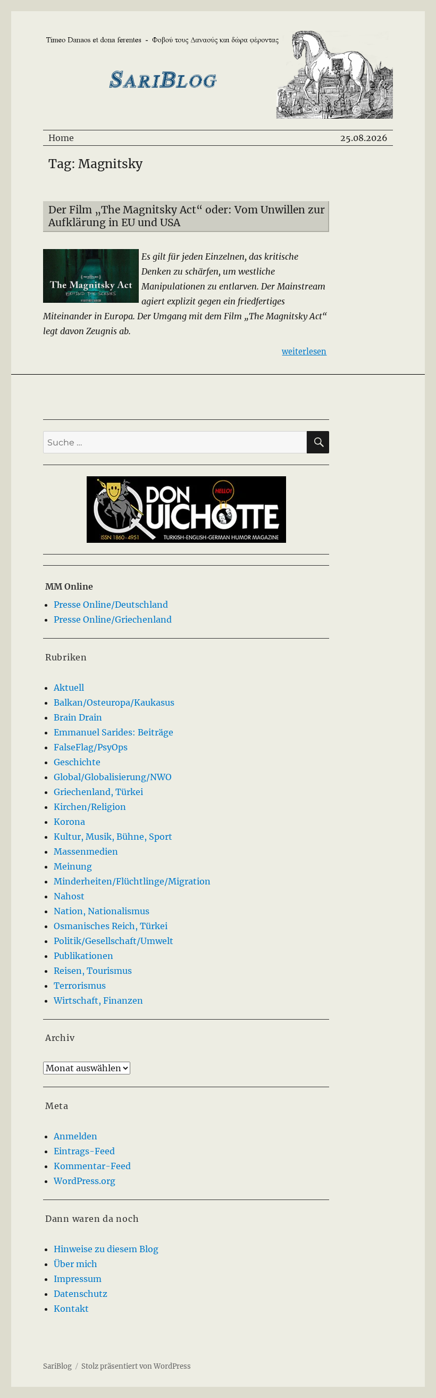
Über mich (75, 1264)
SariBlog (57, 1366)
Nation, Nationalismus (101, 911)
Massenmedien (86, 851)
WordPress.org (84, 1181)
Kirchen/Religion (90, 806)
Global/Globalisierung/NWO (113, 777)
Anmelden (75, 1136)
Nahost (69, 896)
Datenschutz (80, 1293)
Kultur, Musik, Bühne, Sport (113, 836)
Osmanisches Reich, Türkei (110, 926)
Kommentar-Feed (92, 1166)
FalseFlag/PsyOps (91, 747)
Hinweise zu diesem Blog (106, 1249)
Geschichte (77, 762)
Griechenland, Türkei (98, 792)
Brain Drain (78, 717)
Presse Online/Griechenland (113, 619)
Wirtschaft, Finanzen (98, 1000)
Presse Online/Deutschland (111, 604)
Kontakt (71, 1308)
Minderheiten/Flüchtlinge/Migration (132, 881)
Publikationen (83, 955)
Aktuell (69, 687)
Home (61, 138)
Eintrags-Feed (84, 1151)
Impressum (78, 1278)
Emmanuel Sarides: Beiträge (113, 732)
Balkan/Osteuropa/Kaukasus (114, 702)
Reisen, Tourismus (93, 970)
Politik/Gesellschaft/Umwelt (113, 941)
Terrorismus (80, 985)
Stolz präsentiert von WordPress (136, 1366)
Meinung (73, 866)
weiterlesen (304, 351)
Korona (69, 821)
